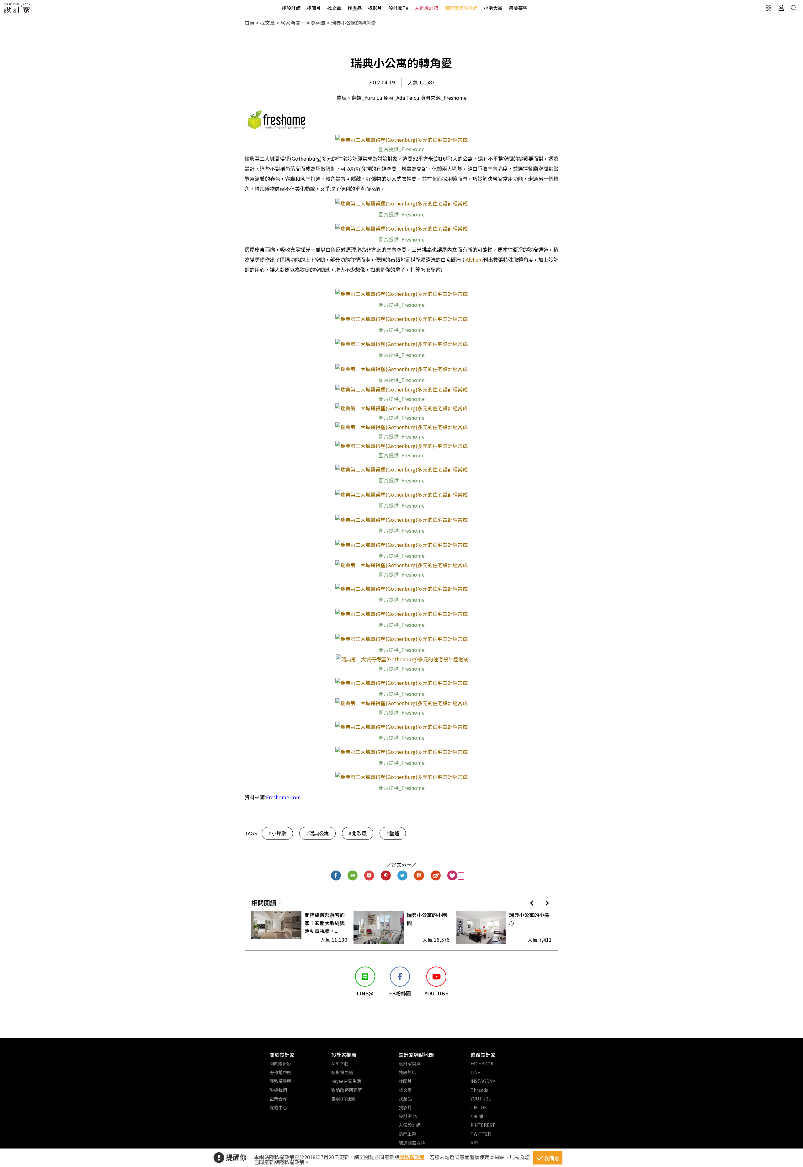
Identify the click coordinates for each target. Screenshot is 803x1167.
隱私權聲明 (280, 1081)
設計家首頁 (410, 1063)
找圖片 (314, 8)
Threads (479, 1090)
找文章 (334, 8)
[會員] (781, 8)
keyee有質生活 (346, 1081)
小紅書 (477, 1116)
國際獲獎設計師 (460, 8)
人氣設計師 (426, 8)
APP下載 (339, 1063)
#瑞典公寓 (317, 833)
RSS (475, 1142)
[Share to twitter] (402, 876)
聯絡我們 (278, 1090)
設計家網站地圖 (416, 1054)
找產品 (355, 8)
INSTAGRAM (483, 1081)
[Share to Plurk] (419, 876)
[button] (532, 902)
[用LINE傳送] (353, 876)
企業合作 (278, 1098)
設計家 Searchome (17, 10)
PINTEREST (483, 1125)
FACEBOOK (482, 1063)
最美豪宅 (518, 8)
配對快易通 (342, 1072)
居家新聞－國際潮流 (303, 22)
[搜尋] (793, 8)
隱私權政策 (411, 1157)
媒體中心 (278, 1107)
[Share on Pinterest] (386, 876)
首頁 (250, 22)
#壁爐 (392, 833)
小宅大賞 (493, 8)
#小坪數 (277, 833)
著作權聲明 (280, 1072)
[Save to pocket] (369, 876)
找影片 (375, 8)
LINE (475, 1072)
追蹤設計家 (483, 1054)
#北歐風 (357, 833)
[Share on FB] (336, 876)
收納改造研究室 (346, 1090)
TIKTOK (479, 1107)
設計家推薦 (343, 1054)
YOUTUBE (481, 1098)
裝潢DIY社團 (343, 1098)
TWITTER (481, 1134)
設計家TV (398, 8)
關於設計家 (282, 1054)
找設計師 (291, 8)
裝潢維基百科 (412, 1142)
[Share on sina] (436, 876)
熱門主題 (407, 1134)
